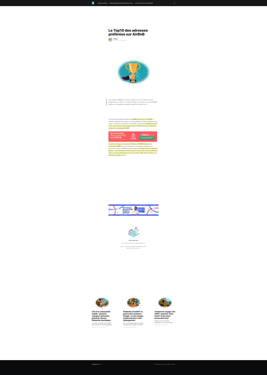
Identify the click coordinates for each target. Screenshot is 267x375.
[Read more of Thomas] (110, 40)
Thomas (115, 39)
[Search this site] (174, 3)
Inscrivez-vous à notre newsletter (144, 3)
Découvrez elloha (102, 3)
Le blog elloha (95, 364)
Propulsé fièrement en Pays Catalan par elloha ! (165, 364)
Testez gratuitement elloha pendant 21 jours (121, 3)
